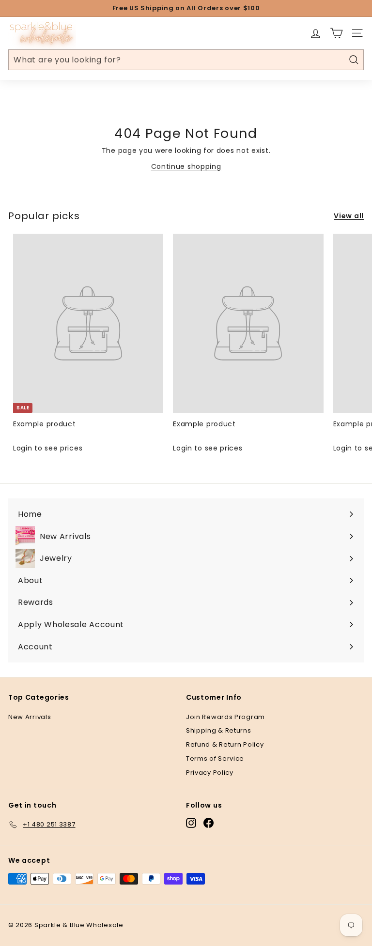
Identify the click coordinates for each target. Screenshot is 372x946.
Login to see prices (47, 448)
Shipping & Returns (218, 730)
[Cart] (336, 33)
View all (349, 216)
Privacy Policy (209, 772)
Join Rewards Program (225, 716)
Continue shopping (186, 166)
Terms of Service (215, 758)
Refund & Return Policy (225, 744)
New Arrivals (29, 716)
